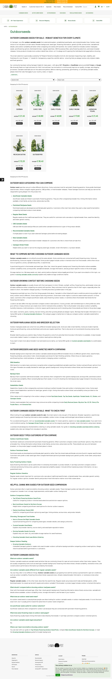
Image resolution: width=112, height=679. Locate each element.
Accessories (89, 13)
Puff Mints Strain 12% (49, 2)
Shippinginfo (14, 660)
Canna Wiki (78, 7)
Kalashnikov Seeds (16, 385)
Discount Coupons (39, 660)
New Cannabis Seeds (20, 238)
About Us (14, 658)
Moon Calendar (15, 668)
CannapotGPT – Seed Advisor (41, 668)
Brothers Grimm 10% (62, 1)
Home (5, 26)
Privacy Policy (38, 664)
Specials (48, 7)
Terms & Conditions (39, 666)
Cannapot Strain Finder (21, 245)
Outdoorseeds (51, 13)
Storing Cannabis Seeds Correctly (24, 531)
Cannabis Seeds (23, 13)
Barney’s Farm (15, 374)
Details (19, 123)
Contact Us (60, 663)
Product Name (61, 79)
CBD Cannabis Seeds (20, 224)
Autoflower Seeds (37, 13)
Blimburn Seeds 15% (62, 2)
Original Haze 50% (50, 1)
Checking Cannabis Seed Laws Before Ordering (28, 537)
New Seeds (57, 7)
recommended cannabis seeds (45, 421)
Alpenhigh (84, 659)
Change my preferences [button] (67, 675)
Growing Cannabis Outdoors (33, 314)
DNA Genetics (15, 362)
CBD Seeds (63, 13)
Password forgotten (62, 661)
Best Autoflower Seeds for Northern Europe (79, 630)
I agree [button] (57, 675)
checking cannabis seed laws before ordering (84, 427)
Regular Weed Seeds (76, 13)
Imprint (13, 666)
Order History (61, 659)
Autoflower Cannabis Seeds (22, 196)
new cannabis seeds (83, 421)
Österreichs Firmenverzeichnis (88, 661)
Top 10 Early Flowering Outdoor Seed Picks (45, 630)
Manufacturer (15, 79)
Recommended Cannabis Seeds (23, 231)
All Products (14, 664)
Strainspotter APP (39, 662)
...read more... (14, 74)
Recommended (68, 7)
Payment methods (16, 662)
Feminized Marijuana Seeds (22, 205)
